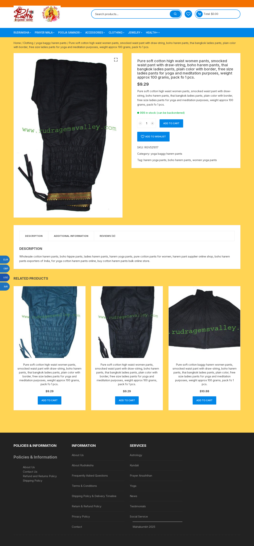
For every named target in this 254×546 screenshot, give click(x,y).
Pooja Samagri (69, 32)
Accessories (94, 32)
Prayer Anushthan (141, 475)
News (133, 496)
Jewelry (134, 32)
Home (17, 42)
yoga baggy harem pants (51, 42)
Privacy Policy (81, 516)
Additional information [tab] (71, 235)
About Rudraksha (83, 465)
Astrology (136, 455)
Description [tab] (34, 235)
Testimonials (138, 506)
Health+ (152, 32)
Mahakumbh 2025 (144, 527)
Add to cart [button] (49, 400)
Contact (77, 527)
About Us (29, 467)
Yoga (133, 486)
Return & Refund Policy (86, 506)
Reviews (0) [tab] (107, 235)
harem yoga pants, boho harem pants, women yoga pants (180, 160)
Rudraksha (21, 32)
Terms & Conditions (84, 486)
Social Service (139, 516)
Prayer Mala (44, 32)
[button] (116, 60)
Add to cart (171, 123)
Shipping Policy (32, 480)
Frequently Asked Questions (90, 475)
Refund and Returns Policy (40, 476)
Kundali (134, 465)
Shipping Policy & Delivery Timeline (94, 496)
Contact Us (30, 471)
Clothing (116, 32)
